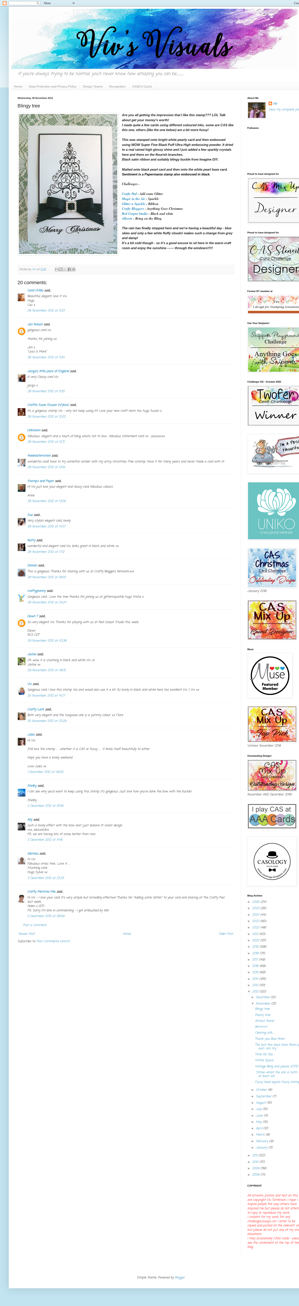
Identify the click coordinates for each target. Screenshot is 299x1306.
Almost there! (264, 1021)
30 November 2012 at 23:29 (46, 721)
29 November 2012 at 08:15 (46, 670)
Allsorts (127, 218)
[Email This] (57, 269)
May (259, 1122)
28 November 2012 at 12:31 (46, 442)
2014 (255, 979)
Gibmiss (32, 853)
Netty (31, 540)
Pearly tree (262, 1015)
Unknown (33, 430)
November (263, 1003)
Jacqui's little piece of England (48, 371)
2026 (256, 902)
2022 (256, 927)
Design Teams (93, 86)
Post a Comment (35, 925)
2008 (256, 1175)
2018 (256, 953)
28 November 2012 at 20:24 (46, 602)
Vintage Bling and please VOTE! (276, 1066)
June (260, 1115)
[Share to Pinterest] (73, 269)
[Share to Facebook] (69, 269)
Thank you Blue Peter (270, 1039)
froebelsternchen (39, 455)
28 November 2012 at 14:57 (46, 526)
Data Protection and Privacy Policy (52, 86)
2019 (256, 947)
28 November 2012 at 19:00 (46, 577)
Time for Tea (264, 1054)
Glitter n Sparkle (134, 203)
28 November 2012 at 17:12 (45, 552)
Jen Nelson (35, 324)
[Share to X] (65, 269)
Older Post (226, 934)
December (263, 997)
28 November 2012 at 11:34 (46, 357)
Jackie (31, 654)
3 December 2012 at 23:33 (45, 878)
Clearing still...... (264, 1033)
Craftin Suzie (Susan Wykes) (48, 405)
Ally (29, 820)
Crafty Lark (35, 709)
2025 (256, 908)
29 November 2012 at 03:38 (47, 641)
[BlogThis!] (61, 269)
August (261, 1103)
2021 (255, 934)
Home (18, 86)
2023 (256, 921)
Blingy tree (262, 1009)
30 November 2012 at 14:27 (46, 695)
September (264, 1096)
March (261, 1135)
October (262, 1090)
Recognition (117, 86)
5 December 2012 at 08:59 (45, 916)
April (259, 1128)
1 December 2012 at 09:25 (45, 772)
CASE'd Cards (142, 86)
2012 (255, 991)
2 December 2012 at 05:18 (45, 806)
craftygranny (36, 591)
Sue (30, 515)
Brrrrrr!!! (261, 1027)
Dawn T (32, 616)
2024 (256, 915)
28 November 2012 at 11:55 (46, 391)
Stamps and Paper (40, 481)
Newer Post (27, 934)
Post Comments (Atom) (53, 941)
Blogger (180, 1277)
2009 (256, 1168)
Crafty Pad (129, 193)
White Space (264, 1060)
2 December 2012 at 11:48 (44, 840)
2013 (255, 985)
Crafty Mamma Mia (41, 891)
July (259, 1109)
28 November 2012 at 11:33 (46, 310)
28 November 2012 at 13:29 (46, 501)
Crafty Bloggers (133, 208)
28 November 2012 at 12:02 (46, 417)
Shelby (32, 786)
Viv (29, 684)
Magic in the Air (133, 198)
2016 (256, 966)
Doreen (32, 565)
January (262, 1147)
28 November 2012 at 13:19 (46, 467)
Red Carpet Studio (135, 213)
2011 (255, 1155)
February (262, 1141)
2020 (256, 940)
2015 (255, 972)
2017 (255, 960)
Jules (31, 734)
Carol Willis (35, 290)
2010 (255, 1162)
